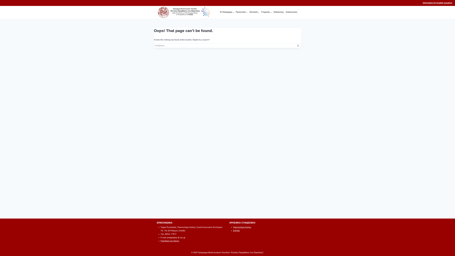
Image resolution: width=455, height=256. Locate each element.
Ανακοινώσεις (291, 12)
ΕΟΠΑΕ (236, 231)
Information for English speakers (437, 3)
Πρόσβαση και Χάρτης (170, 241)
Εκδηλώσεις (279, 12)
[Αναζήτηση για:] (227, 46)
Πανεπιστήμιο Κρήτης (242, 227)
